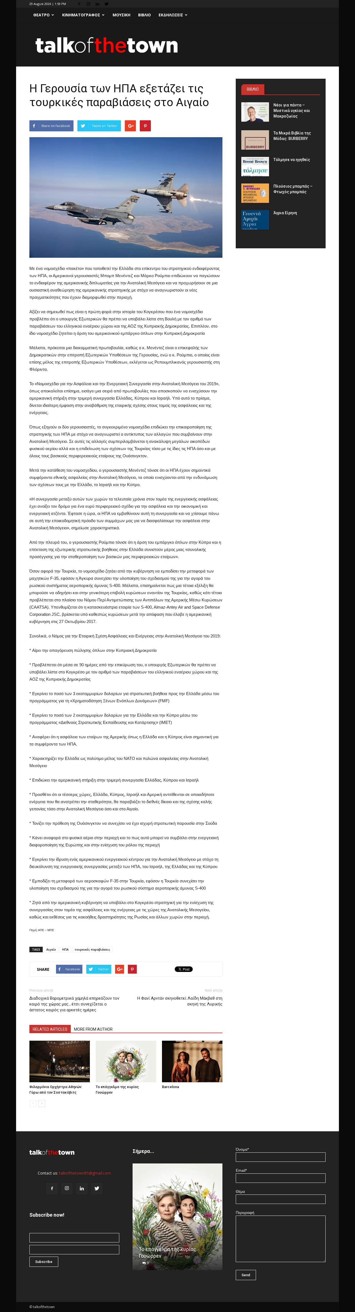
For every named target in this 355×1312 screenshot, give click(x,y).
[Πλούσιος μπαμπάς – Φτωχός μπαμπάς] (255, 193)
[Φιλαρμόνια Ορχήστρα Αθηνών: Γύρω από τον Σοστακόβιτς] (59, 1061)
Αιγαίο (51, 949)
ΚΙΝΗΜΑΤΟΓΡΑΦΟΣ (81, 14)
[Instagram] (88, 4)
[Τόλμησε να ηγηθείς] (255, 166)
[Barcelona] (192, 1061)
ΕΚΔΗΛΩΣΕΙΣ (171, 14)
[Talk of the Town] (178, 44)
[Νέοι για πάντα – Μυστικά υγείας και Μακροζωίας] (255, 112)
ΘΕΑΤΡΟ (41, 14)
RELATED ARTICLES (50, 1029)
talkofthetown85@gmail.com (85, 1173)
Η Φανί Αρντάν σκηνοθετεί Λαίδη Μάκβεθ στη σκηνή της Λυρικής (179, 1001)
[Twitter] (106, 4)
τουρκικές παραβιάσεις (92, 949)
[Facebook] (79, 4)
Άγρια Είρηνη (285, 213)
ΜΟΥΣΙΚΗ (121, 14)
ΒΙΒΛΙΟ (144, 14)
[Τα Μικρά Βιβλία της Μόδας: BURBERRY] (255, 140)
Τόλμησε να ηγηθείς (291, 159)
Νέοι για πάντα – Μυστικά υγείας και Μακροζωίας (291, 110)
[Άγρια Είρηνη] (255, 219)
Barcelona (170, 1087)
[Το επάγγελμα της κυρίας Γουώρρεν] (126, 1061)
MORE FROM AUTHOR (93, 1029)
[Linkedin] (97, 4)
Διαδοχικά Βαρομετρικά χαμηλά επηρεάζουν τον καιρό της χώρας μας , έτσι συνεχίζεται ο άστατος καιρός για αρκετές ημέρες (74, 1004)
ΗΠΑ (65, 949)
